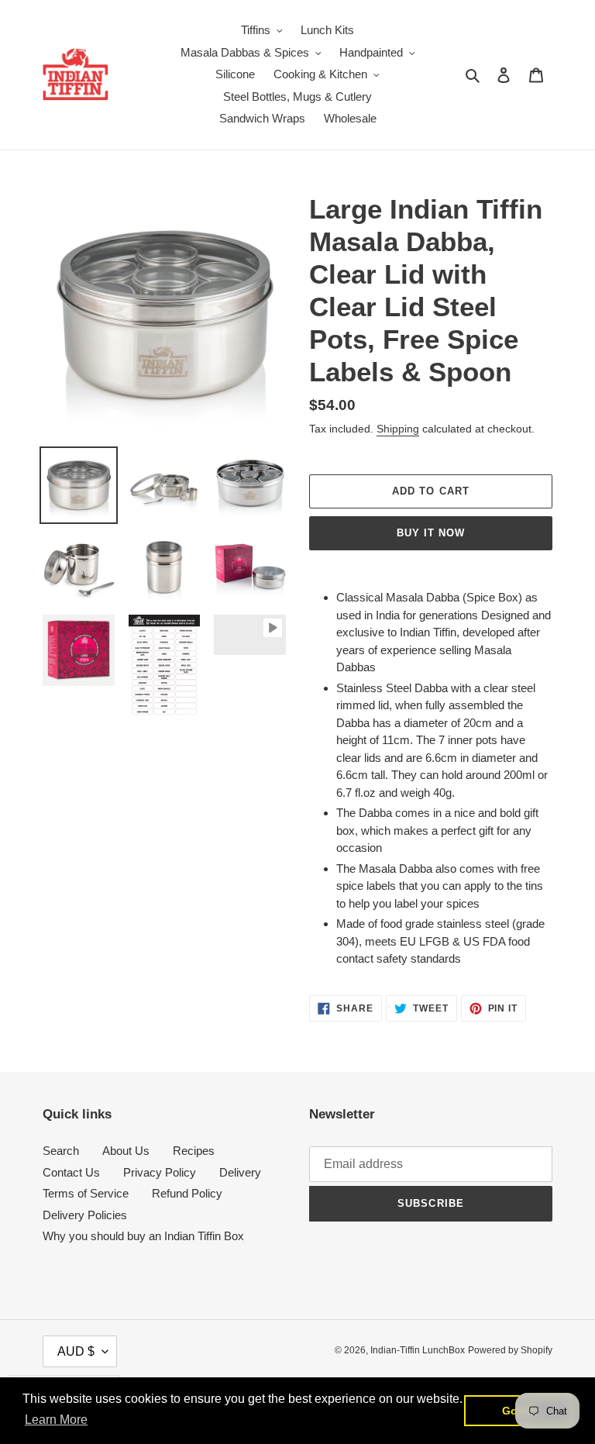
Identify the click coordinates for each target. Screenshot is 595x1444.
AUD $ (76, 1351)
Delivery (240, 1172)
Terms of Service (86, 1193)
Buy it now (431, 533)
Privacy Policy (159, 1172)
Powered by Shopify (510, 1350)
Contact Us (71, 1172)
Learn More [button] (56, 1419)
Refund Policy (187, 1193)
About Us (126, 1150)
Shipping (398, 428)
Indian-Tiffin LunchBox (417, 1350)
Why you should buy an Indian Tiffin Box (143, 1235)
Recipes (194, 1150)
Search (61, 1150)
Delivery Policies (85, 1215)
